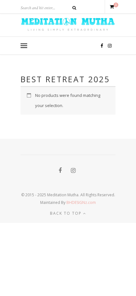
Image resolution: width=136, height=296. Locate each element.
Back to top (66, 213)
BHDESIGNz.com (81, 202)
